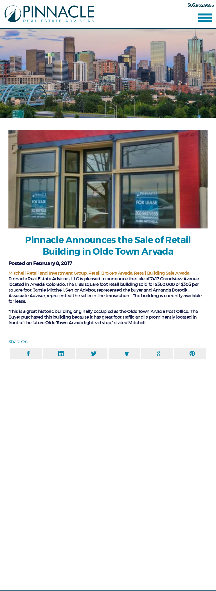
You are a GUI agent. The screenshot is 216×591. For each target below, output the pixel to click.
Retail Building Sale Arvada (162, 273)
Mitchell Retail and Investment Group (47, 273)
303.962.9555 (201, 5)
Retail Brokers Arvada (110, 273)
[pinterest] (192, 353)
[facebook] (28, 353)
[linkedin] (61, 353)
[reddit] (126, 353)
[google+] (159, 353)
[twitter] (93, 353)
